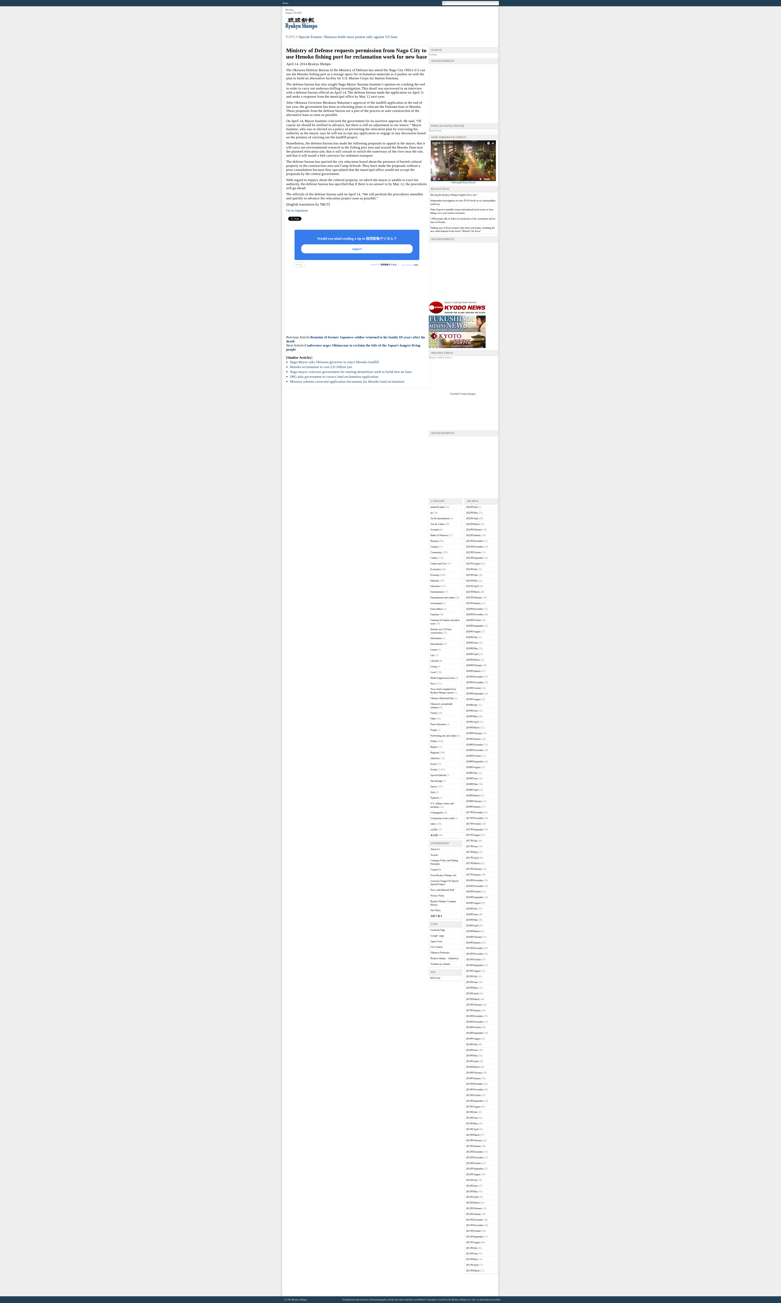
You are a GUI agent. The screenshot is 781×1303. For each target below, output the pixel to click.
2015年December (474, 948)
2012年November (474, 1157)
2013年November (474, 1089)
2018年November (474, 750)
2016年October (473, 891)
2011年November (474, 1225)
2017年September (474, 829)
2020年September (474, 625)
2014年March (473, 1067)
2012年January (473, 1214)
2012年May (472, 1191)
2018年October (473, 755)
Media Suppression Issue (442, 678)
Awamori (434, 529)
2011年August (473, 1242)
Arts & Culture (437, 524)
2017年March (473, 863)
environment (436, 603)
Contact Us (435, 869)
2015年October (473, 959)
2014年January (473, 1078)
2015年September (474, 965)
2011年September (474, 1236)
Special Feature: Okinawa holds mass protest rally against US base (348, 37)
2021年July (471, 569)
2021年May (472, 580)
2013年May (472, 1123)
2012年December (474, 1151)
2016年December (474, 880)
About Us (435, 849)
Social (433, 764)
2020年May (472, 648)
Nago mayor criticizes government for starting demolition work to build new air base (351, 372)
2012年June (472, 1185)
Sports (433, 786)
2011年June (472, 1253)
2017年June (472, 846)
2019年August (473, 699)
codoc (415, 265)
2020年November (474, 614)
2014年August (473, 1038)
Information (436, 638)
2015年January (473, 1010)
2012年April (472, 1197)
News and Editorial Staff (442, 890)
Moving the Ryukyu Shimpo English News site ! (454, 194)
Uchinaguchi (436, 812)
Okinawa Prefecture (439, 952)
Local (433, 672)
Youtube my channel (440, 964)
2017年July (471, 840)
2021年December (474, 541)
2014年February (474, 1072)
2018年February (474, 801)
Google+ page (437, 935)
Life (432, 655)
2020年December (474, 609)
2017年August (473, 835)
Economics (435, 569)
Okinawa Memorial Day (442, 698)
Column (434, 546)
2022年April (472, 518)
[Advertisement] (424, 18)
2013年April (472, 1129)
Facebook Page (437, 930)
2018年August (473, 767)
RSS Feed (435, 978)
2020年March (473, 659)
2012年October (473, 1163)
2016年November (474, 886)
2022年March (473, 524)
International (436, 644)
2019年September (474, 693)
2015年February (474, 1004)
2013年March (473, 1135)
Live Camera (436, 947)
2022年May (472, 512)
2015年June (472, 982)
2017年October (473, 823)
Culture (433, 557)
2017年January (473, 874)
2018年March (473, 795)
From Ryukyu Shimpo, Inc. (443, 875)
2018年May (472, 784)
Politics (433, 741)
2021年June (472, 575)
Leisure (433, 649)
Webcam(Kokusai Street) (463, 182)
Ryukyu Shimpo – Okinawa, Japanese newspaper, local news (315, 23)
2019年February (474, 733)
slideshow (435, 758)
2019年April (472, 721)
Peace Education (438, 724)
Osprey (433, 713)
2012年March (473, 1202)
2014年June (472, 1050)
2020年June (472, 642)
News (433, 683)
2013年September (474, 1101)
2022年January (473, 535)
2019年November (474, 682)
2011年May (472, 1259)
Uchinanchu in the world (442, 818)
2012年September (474, 1168)
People (433, 730)
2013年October (473, 1095)
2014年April (472, 1061)
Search (444, 3)
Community (436, 552)
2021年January (473, 603)
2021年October (473, 552)
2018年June (472, 778)
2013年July (471, 1112)
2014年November (474, 1021)
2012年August (473, 1174)
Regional (434, 752)
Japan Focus (436, 941)
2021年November (474, 546)
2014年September (474, 1033)
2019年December (474, 676)
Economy (435, 575)
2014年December (474, 1016)
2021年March (473, 591)
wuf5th (433, 829)
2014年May (472, 1055)
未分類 (434, 835)
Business (434, 541)
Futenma (434, 614)
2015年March (473, 999)
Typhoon (434, 797)
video (433, 823)
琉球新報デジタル (389, 264)
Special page (436, 780)
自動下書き (436, 916)
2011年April (472, 1265)
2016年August (473, 903)
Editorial (434, 580)
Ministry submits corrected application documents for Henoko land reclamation (347, 382)
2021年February (474, 597)
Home (285, 3)
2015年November (474, 953)
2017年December (474, 812)
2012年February (474, 1208)
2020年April (472, 654)
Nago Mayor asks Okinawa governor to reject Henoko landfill (334, 362)
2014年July (471, 1044)
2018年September (474, 761)
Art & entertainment (439, 518)
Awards (434, 855)
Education (435, 586)
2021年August (473, 563)
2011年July (471, 1248)
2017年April (472, 857)
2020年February (474, 665)
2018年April (472, 789)
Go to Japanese (297, 210)
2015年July (471, 976)
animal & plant (437, 507)
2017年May (472, 852)
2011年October (473, 1231)
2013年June (472, 1117)
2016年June (472, 914)
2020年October (473, 620)
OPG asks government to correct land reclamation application (334, 377)
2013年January (473, 1146)
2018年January (473, 806)
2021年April (472, 586)
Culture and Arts (438, 563)
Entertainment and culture (442, 597)
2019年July (471, 705)
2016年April (472, 925)
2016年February (474, 937)
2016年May (472, 919)
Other (433, 718)
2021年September (474, 557)
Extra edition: (436, 609)
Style (432, 792)
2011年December (474, 1219)
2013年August (473, 1106)
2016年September (474, 897)
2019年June (472, 710)
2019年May (472, 716)
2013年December (474, 1083)
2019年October (473, 688)
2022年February (474, 529)
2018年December (474, 744)
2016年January (473, 942)
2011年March (473, 1270)
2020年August (473, 631)
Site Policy (435, 910)
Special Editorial (438, 775)
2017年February (474, 869)
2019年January (473, 739)
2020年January (473, 671)
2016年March (473, 931)
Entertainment (437, 591)
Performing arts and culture (443, 735)
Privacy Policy (437, 895)
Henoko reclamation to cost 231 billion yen (321, 367)
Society (433, 769)
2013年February (474, 1140)
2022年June (472, 507)
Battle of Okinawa (439, 535)
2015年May (472, 987)
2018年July (471, 773)
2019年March (473, 727)
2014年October (473, 1027)
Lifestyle (434, 660)
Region (433, 747)
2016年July (471, 908)
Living (433, 666)
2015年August (473, 971)
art (431, 512)
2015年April (472, 993)
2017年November (474, 818)
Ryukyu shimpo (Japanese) (444, 958)
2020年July (471, 637)
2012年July (471, 1180)
